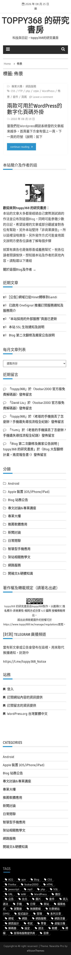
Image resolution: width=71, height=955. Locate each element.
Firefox (12, 884)
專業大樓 (17, 86)
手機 (19, 904)
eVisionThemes (35, 950)
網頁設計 (13, 923)
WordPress (48, 91)
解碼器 (12, 928)
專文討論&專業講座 (22, 508)
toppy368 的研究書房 (35, 25)
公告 (11, 899)
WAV (23, 894)
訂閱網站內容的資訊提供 (25, 697)
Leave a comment (43, 97)
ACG (10, 879)
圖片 (38, 899)
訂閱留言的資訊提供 (21, 705)
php (28, 91)
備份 (57, 894)
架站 (46, 904)
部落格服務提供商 (24, 933)
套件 (15, 97)
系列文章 (55, 913)
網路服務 (31, 86)
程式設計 (23, 913)
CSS (13, 91)
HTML (50, 884)
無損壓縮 (35, 908)
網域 (11, 918)
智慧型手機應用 (19, 549)
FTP (21, 91)
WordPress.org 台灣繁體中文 (27, 714)
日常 (32, 904)
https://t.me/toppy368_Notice (24, 661)
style (36, 91)
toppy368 (37, 606)
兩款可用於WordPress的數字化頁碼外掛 (34, 109)
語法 (41, 928)
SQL (55, 889)
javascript (13, 889)
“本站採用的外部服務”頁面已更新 (33, 319)
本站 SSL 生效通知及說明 (26, 327)
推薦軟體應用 (17, 524)
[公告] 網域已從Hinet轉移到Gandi (33, 297)
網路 (24, 918)
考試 (30, 923)
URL (10, 894)
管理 (39, 913)
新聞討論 (14, 532)
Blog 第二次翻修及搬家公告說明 (32, 335)
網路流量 (60, 918)
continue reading (19, 146)
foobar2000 (31, 884)
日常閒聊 (14, 541)
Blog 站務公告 (18, 500)
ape (23, 879)
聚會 (43, 923)
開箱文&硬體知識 (20, 573)
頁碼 (24, 97)
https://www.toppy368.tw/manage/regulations (30, 624)
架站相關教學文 (19, 557)
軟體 (54, 928)
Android (13, 483)
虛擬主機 (60, 923)
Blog (36, 879)
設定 (27, 928)
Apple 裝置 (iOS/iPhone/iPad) (28, 492)
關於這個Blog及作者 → (19, 269)
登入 (10, 689)
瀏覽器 (18, 908)
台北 (24, 899)
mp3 (29, 889)
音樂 (46, 933)
